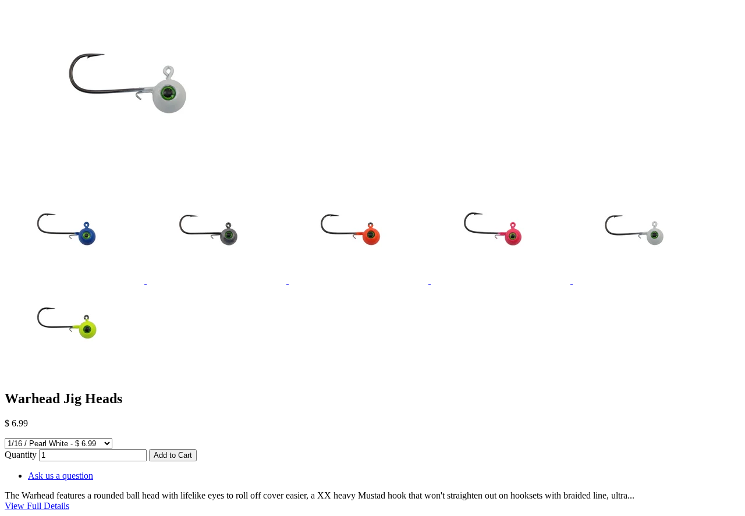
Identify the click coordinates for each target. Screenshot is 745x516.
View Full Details (37, 506)
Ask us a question (60, 476)
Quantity (21, 455)
